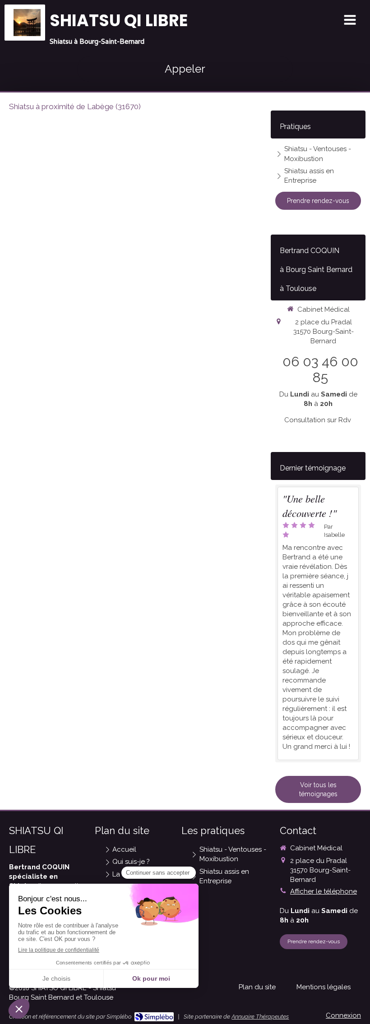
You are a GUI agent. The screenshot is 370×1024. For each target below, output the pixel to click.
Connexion (343, 1015)
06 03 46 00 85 (320, 369)
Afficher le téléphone (323, 891)
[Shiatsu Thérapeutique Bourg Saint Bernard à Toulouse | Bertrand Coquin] (27, 22)
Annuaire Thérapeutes (260, 1016)
